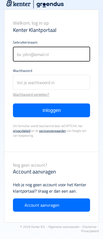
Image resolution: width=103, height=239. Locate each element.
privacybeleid (21, 130)
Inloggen (52, 110)
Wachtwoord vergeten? (31, 94)
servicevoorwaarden (52, 130)
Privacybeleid (90, 230)
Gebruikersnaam (25, 42)
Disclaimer (89, 226)
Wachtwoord (22, 70)
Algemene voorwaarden (63, 226)
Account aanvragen (42, 205)
